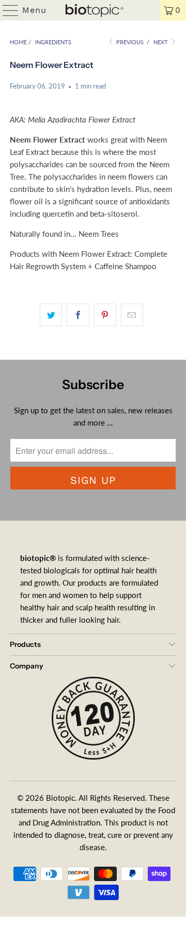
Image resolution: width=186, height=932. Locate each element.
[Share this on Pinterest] (105, 315)
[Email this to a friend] (132, 315)
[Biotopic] (93, 10)
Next (161, 42)
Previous (129, 42)
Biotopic (60, 797)
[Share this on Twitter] (51, 315)
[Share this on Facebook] (78, 315)
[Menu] (6, 10)
